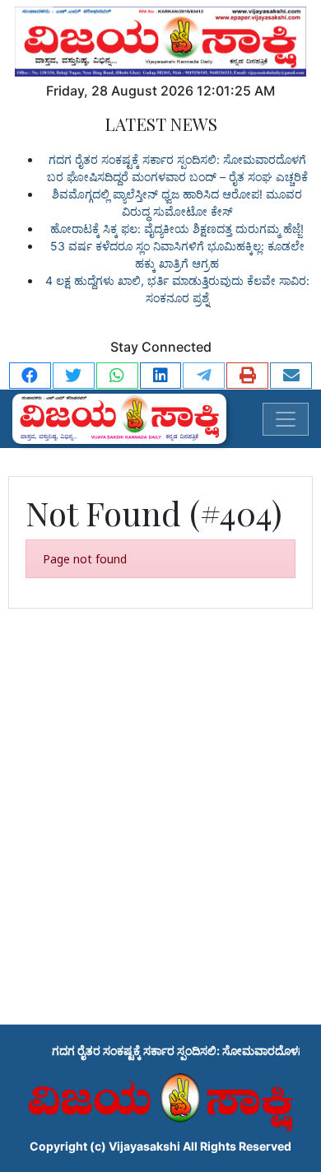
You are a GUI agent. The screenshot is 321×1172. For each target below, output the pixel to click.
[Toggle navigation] (286, 419)
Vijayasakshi (144, 1146)
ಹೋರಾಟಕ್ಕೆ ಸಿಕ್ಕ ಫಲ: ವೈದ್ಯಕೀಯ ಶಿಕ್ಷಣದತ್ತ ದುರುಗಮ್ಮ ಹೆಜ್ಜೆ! (177, 229)
